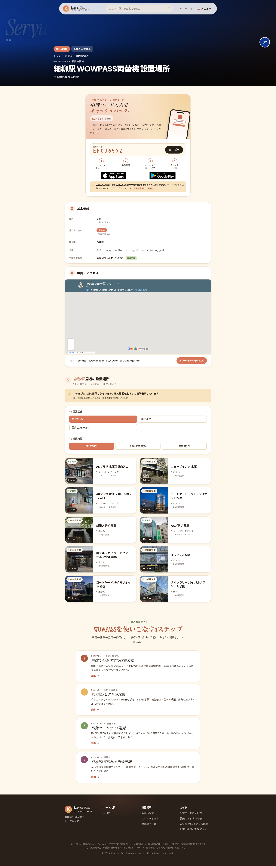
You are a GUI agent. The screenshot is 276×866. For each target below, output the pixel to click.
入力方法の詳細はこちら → (141, 188)
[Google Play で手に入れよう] (162, 175)
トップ (57, 55)
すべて (77, 419)
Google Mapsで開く (193, 360)
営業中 (184, 446)
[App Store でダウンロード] (113, 175)
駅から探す (148, 813)
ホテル (146, 419)
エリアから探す (150, 818)
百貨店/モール (81, 427)
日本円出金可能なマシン (193, 829)
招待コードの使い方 (191, 813)
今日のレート (110, 813)
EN (186, 8)
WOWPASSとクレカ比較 (194, 823)
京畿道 (68, 55)
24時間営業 (138, 446)
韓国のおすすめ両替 (191, 818)
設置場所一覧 (149, 823)
